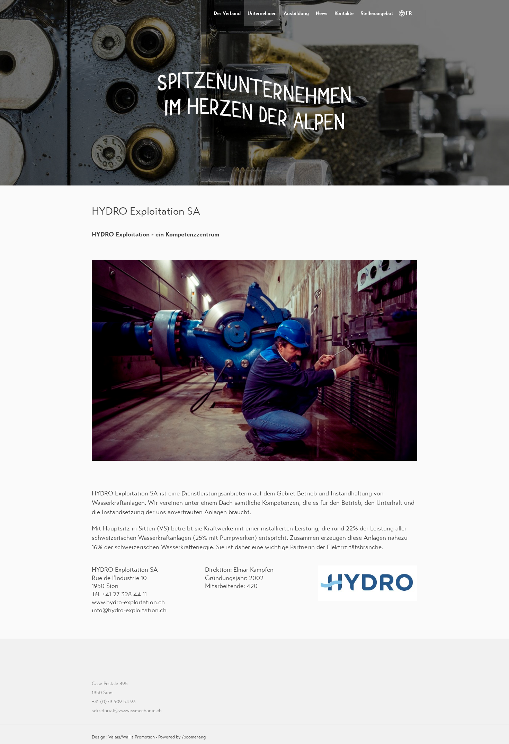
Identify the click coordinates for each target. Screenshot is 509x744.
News (322, 13)
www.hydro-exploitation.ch (128, 602)
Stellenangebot (376, 13)
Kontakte (344, 13)
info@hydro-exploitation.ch (129, 610)
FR (409, 13)
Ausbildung (296, 13)
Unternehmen (262, 13)
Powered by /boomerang (182, 737)
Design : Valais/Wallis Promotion (123, 737)
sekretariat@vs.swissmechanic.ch (127, 710)
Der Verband (227, 13)
